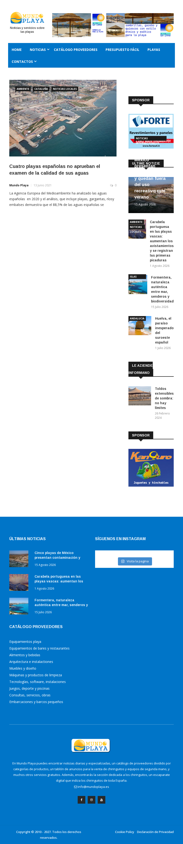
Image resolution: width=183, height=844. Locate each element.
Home (17, 49)
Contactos (22, 61)
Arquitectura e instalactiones (31, 661)
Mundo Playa (19, 185)
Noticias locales (65, 89)
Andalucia (137, 318)
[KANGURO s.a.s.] (151, 485)
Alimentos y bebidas (24, 655)
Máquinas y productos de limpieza (35, 675)
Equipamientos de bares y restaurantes (39, 648)
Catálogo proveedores (75, 49)
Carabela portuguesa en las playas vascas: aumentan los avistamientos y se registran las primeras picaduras (162, 241)
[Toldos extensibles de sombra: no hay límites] (139, 396)
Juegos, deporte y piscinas (29, 688)
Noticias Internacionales (147, 139)
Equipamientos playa (25, 641)
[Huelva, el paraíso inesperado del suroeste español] (139, 326)
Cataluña (41, 89)
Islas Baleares (136, 277)
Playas (153, 49)
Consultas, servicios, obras (30, 695)
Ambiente (23, 89)
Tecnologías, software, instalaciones (37, 681)
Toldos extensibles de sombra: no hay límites (164, 398)
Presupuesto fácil (122, 49)
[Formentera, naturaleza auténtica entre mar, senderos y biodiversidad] (137, 285)
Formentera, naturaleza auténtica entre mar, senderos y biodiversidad (61, 605)
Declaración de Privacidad (155, 832)
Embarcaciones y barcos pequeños (36, 701)
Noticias (38, 49)
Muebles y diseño (22, 668)
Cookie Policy (124, 832)
